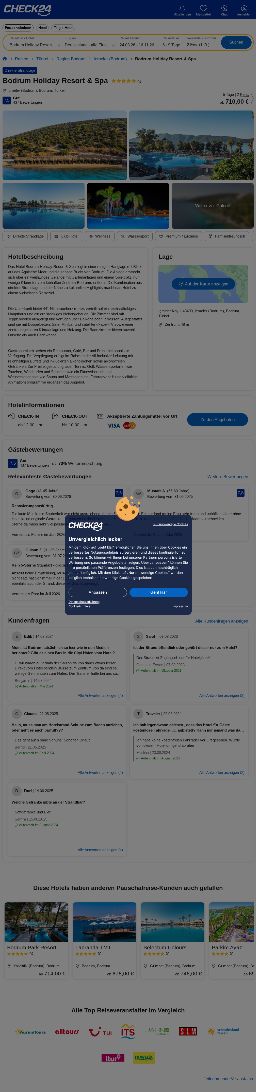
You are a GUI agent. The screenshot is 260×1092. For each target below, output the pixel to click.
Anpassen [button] (98, 592)
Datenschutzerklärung (84, 602)
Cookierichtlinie (79, 606)
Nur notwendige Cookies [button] (170, 524)
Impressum (180, 606)
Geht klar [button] (158, 592)
